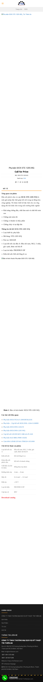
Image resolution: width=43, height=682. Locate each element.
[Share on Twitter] (20, 182)
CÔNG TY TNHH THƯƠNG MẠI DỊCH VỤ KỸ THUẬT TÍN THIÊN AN (21, 616)
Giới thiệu (5, 619)
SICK (26, 9)
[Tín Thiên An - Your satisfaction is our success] (21, 3)
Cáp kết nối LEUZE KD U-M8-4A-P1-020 (18, 434)
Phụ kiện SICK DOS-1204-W (13, 427)
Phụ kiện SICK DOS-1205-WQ (14, 430)
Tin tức (4, 626)
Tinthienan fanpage (9, 664)
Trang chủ (19, 9)
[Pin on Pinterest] (25, 182)
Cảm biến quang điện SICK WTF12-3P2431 (18, 559)
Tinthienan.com (28, 679)
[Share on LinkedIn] (27, 182)
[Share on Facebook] (18, 182)
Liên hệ (4, 630)
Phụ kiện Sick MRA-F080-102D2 (15, 438)
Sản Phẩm (5, 623)
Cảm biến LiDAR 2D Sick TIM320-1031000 (19, 441)
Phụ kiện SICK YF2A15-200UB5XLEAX (17, 420)
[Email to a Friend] (22, 182)
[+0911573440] (5, 678)
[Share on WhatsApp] (16, 182)
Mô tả (5, 189)
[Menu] (3, 3)
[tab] (22, 188)
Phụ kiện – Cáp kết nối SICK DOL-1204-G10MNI (20, 423)
